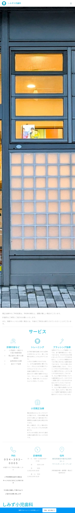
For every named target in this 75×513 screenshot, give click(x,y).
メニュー (71, 3)
